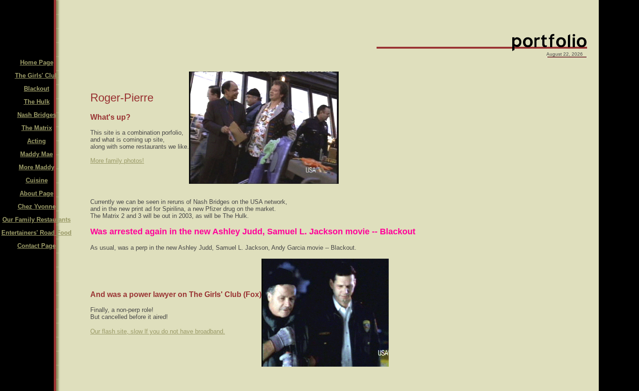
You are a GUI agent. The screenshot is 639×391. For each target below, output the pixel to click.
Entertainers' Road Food (36, 232)
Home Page (36, 62)
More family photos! (117, 160)
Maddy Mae (36, 154)
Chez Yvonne (37, 206)
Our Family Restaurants (36, 219)
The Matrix (37, 127)
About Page (36, 193)
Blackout (36, 88)
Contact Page (36, 245)
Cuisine (37, 180)
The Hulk (37, 101)
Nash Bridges (36, 114)
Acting (36, 141)
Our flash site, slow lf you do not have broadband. (157, 331)
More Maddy (36, 167)
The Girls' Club (36, 75)
